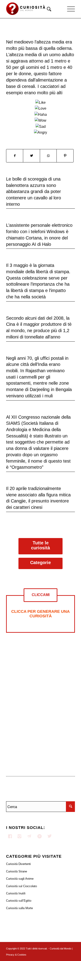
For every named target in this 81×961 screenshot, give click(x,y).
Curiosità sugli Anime (20, 878)
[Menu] (69, 9)
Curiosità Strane (16, 871)
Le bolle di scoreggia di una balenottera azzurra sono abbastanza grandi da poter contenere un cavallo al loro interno (33, 191)
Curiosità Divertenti (18, 864)
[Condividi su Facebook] (14, 155)
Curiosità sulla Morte (19, 908)
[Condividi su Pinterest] (65, 155)
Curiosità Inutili (15, 893)
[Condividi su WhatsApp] (48, 155)
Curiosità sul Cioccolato (21, 886)
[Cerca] (46, 9)
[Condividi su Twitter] (31, 155)
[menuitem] (46, 9)
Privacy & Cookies (16, 954)
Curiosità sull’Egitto (18, 900)
